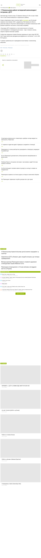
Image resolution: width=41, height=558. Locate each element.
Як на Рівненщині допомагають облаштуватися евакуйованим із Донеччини (19, 156)
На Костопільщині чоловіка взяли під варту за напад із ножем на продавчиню (19, 169)
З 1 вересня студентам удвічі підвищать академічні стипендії (18, 144)
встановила (25, 20)
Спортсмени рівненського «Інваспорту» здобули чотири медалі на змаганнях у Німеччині (19, 139)
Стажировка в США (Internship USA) (11, 483)
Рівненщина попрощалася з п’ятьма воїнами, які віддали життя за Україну (18, 268)
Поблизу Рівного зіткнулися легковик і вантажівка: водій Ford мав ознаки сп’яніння (19, 162)
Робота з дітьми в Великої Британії (11, 459)
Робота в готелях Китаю (8, 435)
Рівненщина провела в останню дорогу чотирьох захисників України (20, 174)
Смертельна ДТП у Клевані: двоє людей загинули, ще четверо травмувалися (20, 257)
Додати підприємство (20, 293)
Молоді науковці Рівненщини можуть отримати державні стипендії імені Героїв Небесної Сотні (19, 262)
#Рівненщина (10, 47)
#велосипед (5, 47)
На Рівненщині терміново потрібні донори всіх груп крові (17, 179)
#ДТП (1, 47)
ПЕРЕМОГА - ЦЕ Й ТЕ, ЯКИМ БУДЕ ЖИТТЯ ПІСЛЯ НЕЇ (15, 386)
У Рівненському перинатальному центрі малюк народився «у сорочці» (20, 252)
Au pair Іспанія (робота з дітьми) (11, 410)
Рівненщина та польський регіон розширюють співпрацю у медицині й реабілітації (20, 150)
